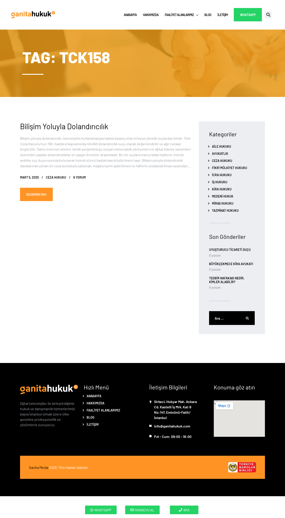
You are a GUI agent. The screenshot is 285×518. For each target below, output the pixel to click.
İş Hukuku (219, 182)
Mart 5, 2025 (29, 177)
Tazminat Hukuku (225, 210)
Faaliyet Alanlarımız (103, 410)
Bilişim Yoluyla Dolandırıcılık (64, 126)
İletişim (93, 424)
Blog (90, 417)
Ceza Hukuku (56, 177)
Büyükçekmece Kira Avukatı (231, 264)
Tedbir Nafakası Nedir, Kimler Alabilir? (226, 280)
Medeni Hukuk (222, 196)
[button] (268, 14)
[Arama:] (232, 318)
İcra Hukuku (222, 175)
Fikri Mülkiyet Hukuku (229, 168)
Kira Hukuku (222, 189)
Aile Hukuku (221, 146)
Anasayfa (94, 396)
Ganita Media (38, 467)
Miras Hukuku (222, 203)
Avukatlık (220, 153)
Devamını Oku (36, 194)
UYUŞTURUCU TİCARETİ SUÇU (230, 250)
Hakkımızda (95, 403)
